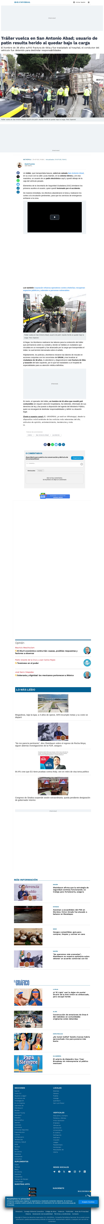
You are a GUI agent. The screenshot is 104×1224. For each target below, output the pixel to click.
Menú (17, 1149)
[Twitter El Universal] (64, 1172)
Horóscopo (57, 1147)
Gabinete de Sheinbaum (19, 1107)
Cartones (18, 1125)
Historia (28, 1214)
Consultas (18, 1159)
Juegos (55, 1142)
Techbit (17, 1147)
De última (18, 1151)
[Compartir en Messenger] (18, 184)
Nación (17, 1091)
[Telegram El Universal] (54, 1172)
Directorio (19, 1211)
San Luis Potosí (58, 1103)
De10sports (57, 1135)
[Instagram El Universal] (75, 1172)
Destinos (18, 1154)
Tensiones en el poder (28, 663)
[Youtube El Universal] (69, 1172)
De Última (18, 1172)
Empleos (56, 1123)
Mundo (17, 1110)
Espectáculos (19, 1132)
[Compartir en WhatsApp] (18, 180)
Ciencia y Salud (20, 1142)
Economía (18, 1127)
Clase (17, 1164)
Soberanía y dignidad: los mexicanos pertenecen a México (45, 675)
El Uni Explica (20, 1103)
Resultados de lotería (58, 1151)
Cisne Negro (19, 1181)
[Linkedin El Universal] (85, 1172)
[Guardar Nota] (18, 192)
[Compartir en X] (18, 176)
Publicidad (69, 1211)
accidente (56, 435)
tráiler (30, 435)
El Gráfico (56, 1132)
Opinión (19, 642)
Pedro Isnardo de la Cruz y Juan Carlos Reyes (35, 660)
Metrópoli (27, 159)
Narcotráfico (19, 1120)
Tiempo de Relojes (21, 1179)
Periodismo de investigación (20, 1099)
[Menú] (88, 2)
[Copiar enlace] (18, 188)
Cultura (17, 1134)
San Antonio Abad (42, 435)
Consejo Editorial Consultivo (34, 1211)
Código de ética (50, 1211)
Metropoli (18, 1115)
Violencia (61, 1211)
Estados (18, 1117)
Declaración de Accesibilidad (42, 1214)
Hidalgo (56, 1098)
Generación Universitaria (57, 1129)
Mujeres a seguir (20, 1096)
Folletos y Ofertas (59, 1118)
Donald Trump (20, 1113)
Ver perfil (28, 165)
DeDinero (56, 1137)
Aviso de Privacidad (81, 1211)
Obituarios (57, 1125)
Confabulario (19, 1137)
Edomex (56, 1091)
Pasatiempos (58, 1145)
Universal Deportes (22, 1130)
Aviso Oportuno (58, 1120)
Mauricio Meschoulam (24, 648)
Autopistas (18, 1156)
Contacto (75, 1214)
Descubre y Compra (60, 1115)
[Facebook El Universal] (59, 1172)
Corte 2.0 (18, 1093)
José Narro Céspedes (24, 672)
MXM (16, 1144)
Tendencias (19, 1139)
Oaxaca (56, 1093)
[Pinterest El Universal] (80, 1172)
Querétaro (56, 1100)
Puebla (55, 1096)
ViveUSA (56, 1140)
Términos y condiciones (62, 1214)
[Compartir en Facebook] (18, 172)
